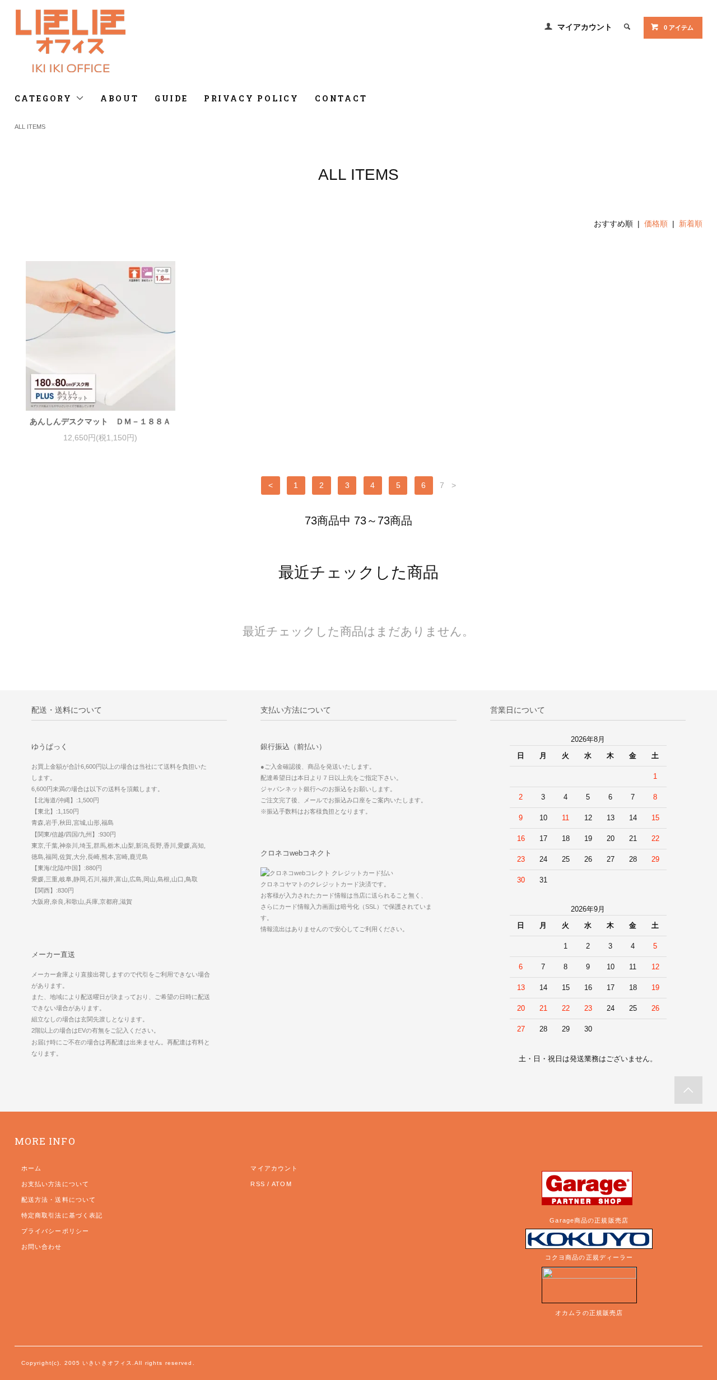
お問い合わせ (41, 1246)
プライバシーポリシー (55, 1231)
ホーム (31, 1168)
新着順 (690, 223)
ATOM (281, 1184)
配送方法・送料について (58, 1199)
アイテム (678, 27)
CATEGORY (45, 98)
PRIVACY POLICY (251, 98)
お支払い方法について (55, 1184)
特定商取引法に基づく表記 (62, 1215)
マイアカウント (584, 26)
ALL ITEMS (30, 126)
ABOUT (119, 98)
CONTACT (341, 98)
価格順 (656, 223)
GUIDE (171, 98)
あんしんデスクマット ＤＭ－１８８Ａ (100, 421)
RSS (257, 1184)
